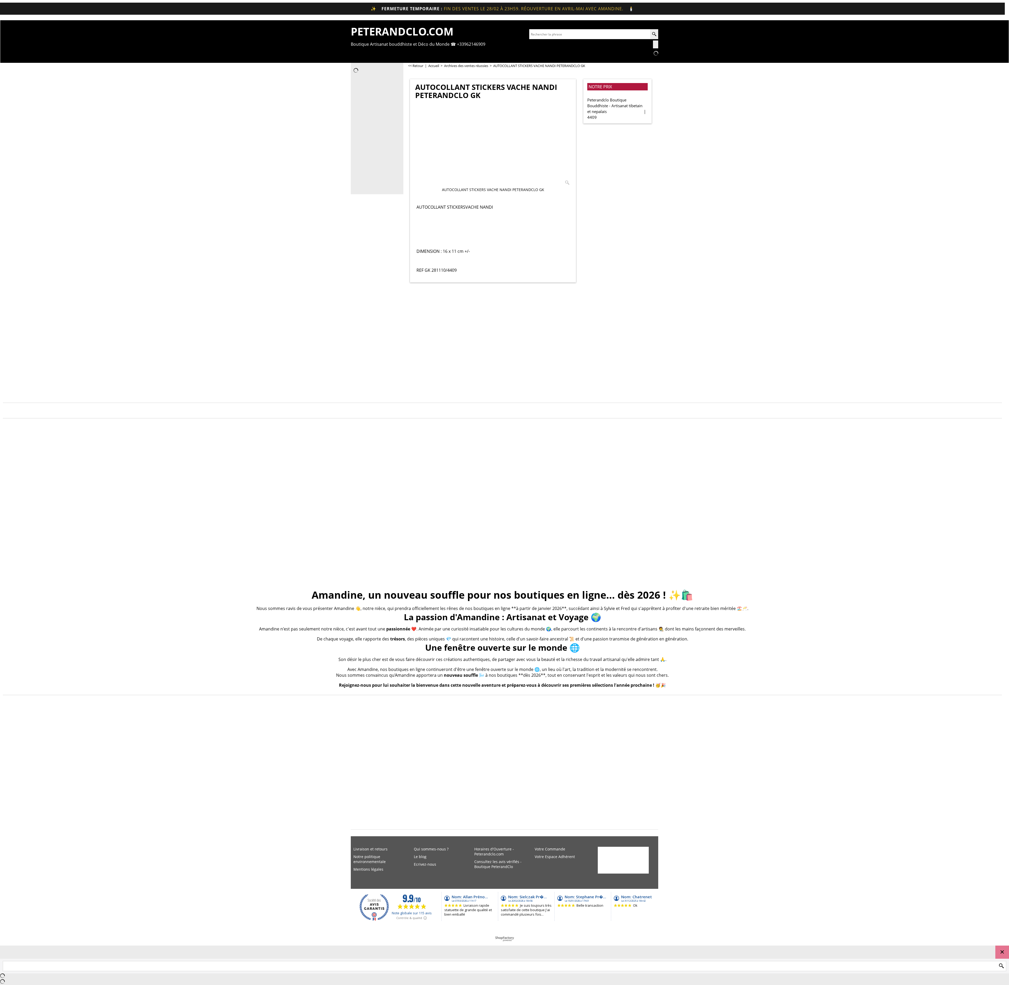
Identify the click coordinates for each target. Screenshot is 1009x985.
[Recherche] (654, 34)
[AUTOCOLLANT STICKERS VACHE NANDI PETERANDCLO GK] (493, 146)
